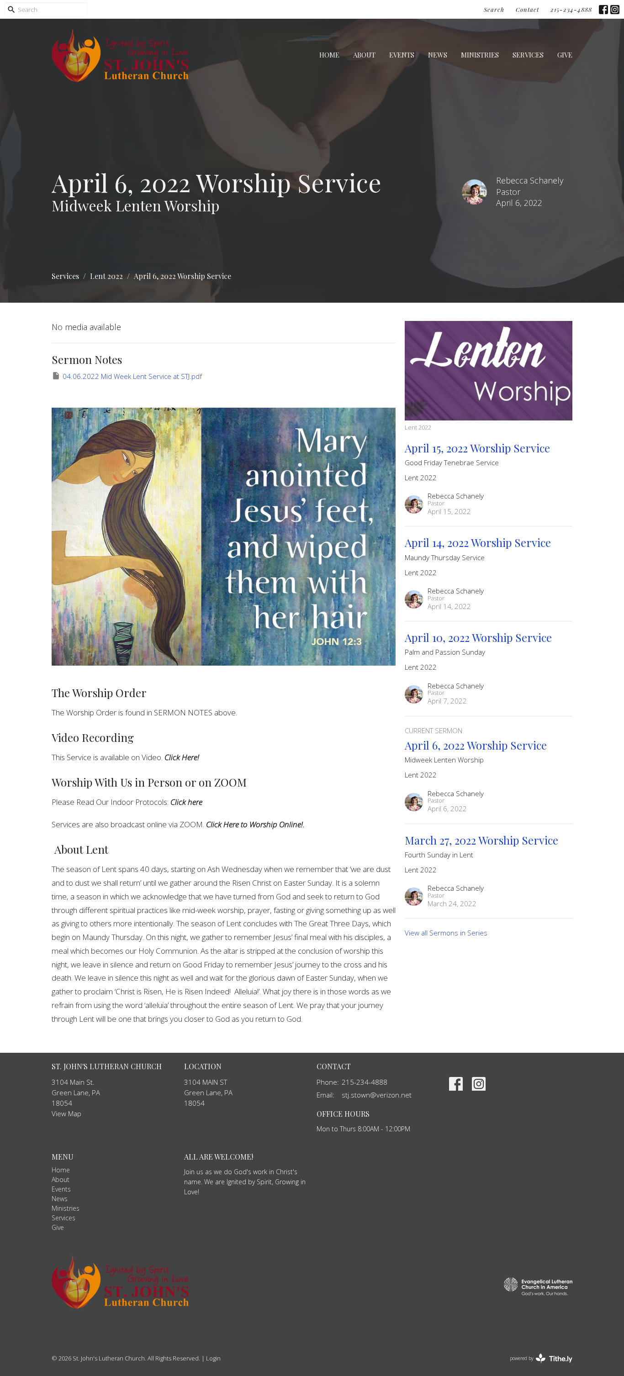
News (437, 54)
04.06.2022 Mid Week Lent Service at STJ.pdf (132, 376)
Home (329, 54)
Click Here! (181, 757)
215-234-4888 (571, 9)
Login (213, 1358)
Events (401, 54)
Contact (527, 9)
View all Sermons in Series (446, 932)
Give (564, 54)
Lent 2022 (106, 276)
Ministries (480, 54)
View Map (66, 1113)
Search (494, 9)
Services (528, 54)
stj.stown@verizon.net (377, 1094)
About (364, 54)
